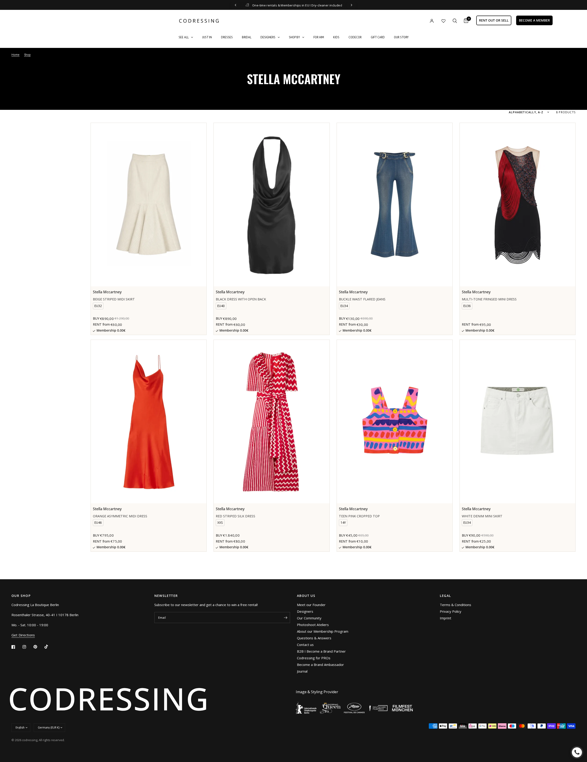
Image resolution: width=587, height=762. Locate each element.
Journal (302, 671)
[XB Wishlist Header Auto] (443, 21)
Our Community (309, 618)
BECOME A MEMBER (534, 20)
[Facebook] (16, 647)
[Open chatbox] (576, 752)
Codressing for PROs (313, 658)
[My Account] (422, 20)
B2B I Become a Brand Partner (321, 651)
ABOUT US (306, 595)
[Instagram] (27, 647)
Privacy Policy (450, 611)
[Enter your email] (285, 617)
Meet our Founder (311, 604)
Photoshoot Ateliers (313, 624)
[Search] (454, 20)
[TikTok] (49, 647)
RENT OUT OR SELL (494, 20)
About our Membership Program (322, 631)
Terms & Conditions (455, 604)
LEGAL (445, 595)
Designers (305, 611)
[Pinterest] (38, 647)
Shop (27, 55)
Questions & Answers (314, 638)
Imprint (445, 618)
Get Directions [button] (23, 635)
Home (15, 55)
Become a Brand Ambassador (320, 664)
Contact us (305, 644)
